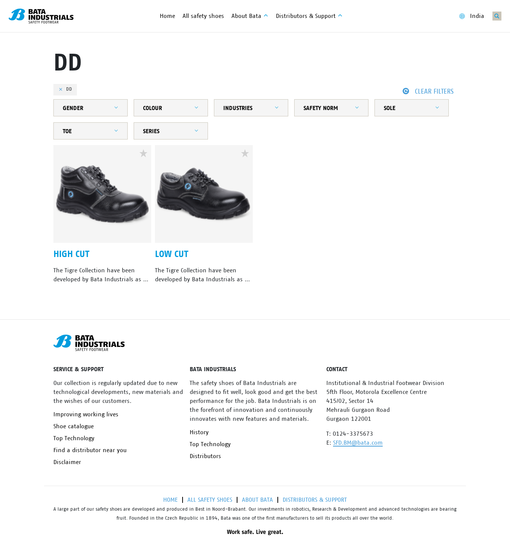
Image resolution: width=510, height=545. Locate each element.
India (477, 16)
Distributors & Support (315, 500)
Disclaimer (67, 462)
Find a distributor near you (90, 450)
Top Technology (73, 438)
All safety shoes (209, 500)
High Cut (71, 254)
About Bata (257, 500)
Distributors (205, 456)
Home (170, 500)
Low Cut (171, 254)
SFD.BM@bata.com (358, 443)
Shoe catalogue (73, 426)
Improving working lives (85, 414)
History (199, 432)
